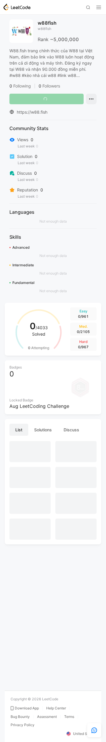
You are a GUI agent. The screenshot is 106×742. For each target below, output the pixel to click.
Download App (27, 708)
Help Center (56, 708)
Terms (69, 717)
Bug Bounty (20, 717)
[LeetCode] (17, 7)
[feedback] (94, 730)
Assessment (47, 717)
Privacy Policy (22, 725)
